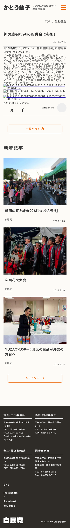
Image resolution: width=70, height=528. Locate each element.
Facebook (10, 501)
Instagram (11, 492)
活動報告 (60, 21)
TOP (48, 21)
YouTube (9, 506)
